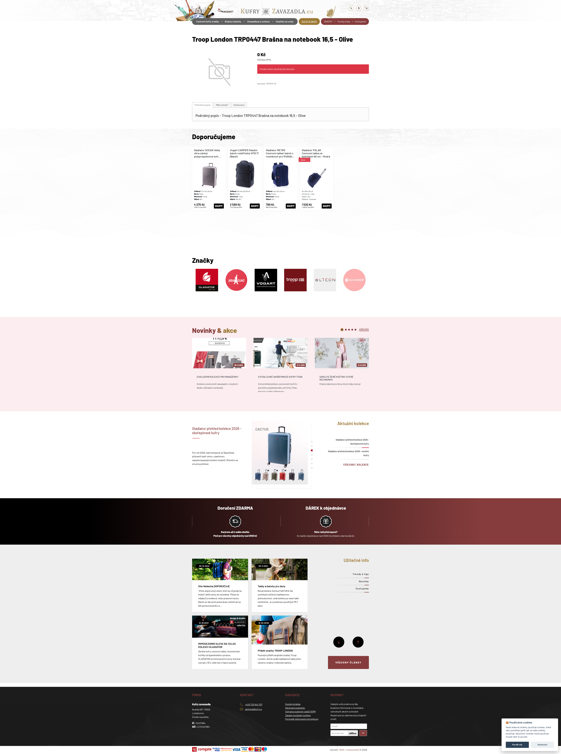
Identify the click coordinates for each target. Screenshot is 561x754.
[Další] (338, 642)
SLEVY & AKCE (309, 21)
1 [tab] (342, 329)
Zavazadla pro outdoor (258, 21)
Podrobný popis (203, 104)
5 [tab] (355, 330)
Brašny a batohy (249, 3)
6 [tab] (312, 463)
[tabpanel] (219, 367)
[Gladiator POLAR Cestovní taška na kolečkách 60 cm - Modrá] (316, 178)
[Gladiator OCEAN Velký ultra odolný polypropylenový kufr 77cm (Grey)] (209, 178)
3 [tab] (349, 330)
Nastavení (542, 744)
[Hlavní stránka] (192, 29)
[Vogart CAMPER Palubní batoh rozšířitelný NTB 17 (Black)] (245, 178)
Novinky (364, 581)
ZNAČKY (328, 21)
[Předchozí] (358, 642)
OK (363, 733)
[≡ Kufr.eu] (277, 12)
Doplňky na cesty (284, 21)
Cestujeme (360, 21)
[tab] (202, 105)
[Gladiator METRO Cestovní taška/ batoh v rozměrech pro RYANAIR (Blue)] (280, 178)
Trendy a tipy (343, 21)
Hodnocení (238, 104)
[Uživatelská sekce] (358, 8)
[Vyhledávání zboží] (351, 8)
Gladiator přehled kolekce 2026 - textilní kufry (348, 453)
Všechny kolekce (356, 464)
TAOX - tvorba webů (349, 749)
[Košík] (366, 8)
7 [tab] (312, 468)
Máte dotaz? (222, 104)
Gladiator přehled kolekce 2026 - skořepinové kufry (352, 441)
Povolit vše (517, 744)
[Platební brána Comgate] (202, 749)
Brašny (262, 3)
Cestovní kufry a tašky (207, 21)
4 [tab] (352, 330)
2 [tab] (346, 330)
